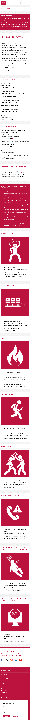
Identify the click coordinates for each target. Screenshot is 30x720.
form (19, 172)
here (11, 138)
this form (16, 225)
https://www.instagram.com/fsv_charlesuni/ (11, 660)
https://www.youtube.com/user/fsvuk (20, 660)
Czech (21, 3)
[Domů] (3, 3)
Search (25, 3)
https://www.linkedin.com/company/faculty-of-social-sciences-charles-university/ (16, 660)
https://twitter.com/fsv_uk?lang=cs (7, 660)
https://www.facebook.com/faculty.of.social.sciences (2, 660)
